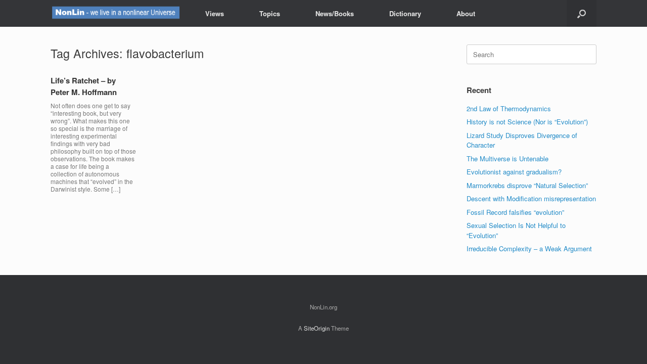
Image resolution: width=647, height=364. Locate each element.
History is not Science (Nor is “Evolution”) (527, 121)
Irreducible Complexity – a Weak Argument (529, 248)
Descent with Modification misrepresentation (531, 198)
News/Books (334, 13)
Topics (269, 13)
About (465, 13)
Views (214, 13)
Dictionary (405, 13)
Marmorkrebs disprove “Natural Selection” (527, 185)
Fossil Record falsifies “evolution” (515, 212)
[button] (581, 13)
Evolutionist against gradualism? (514, 171)
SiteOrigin (317, 328)
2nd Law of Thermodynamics (509, 108)
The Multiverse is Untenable (507, 158)
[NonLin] (115, 13)
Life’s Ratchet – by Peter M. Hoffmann (84, 86)
